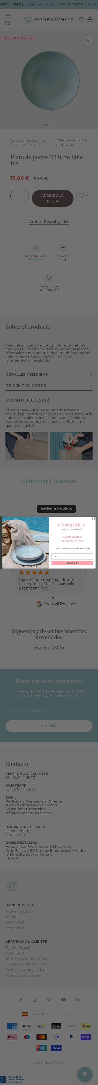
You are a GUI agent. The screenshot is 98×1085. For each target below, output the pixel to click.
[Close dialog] (93, 519)
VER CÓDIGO (72, 563)
